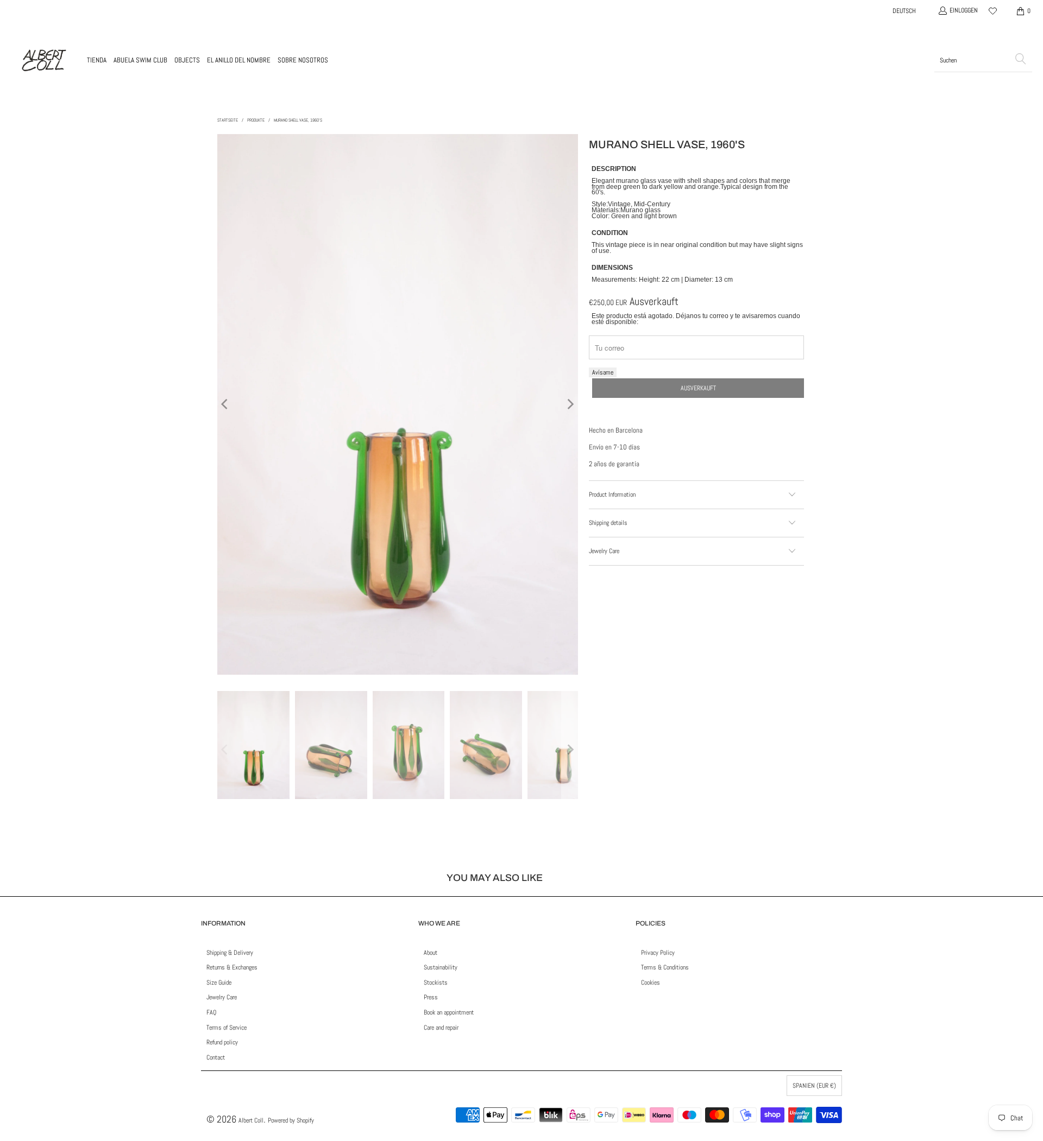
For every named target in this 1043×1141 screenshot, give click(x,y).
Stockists (436, 982)
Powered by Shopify (291, 1120)
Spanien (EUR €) (814, 1085)
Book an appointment (449, 1012)
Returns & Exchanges (231, 967)
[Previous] (225, 404)
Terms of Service (226, 1027)
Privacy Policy (658, 952)
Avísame (602, 372)
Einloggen (964, 10)
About (430, 952)
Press (431, 997)
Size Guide (218, 982)
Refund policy (222, 1042)
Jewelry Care (221, 997)
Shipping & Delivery (229, 952)
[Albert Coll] (43, 60)
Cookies (650, 982)
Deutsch (904, 11)
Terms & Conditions (665, 967)
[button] (96, 60)
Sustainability (440, 967)
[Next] (570, 404)
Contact (215, 1057)
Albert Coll (250, 1120)
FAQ (211, 1012)
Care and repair (441, 1027)
